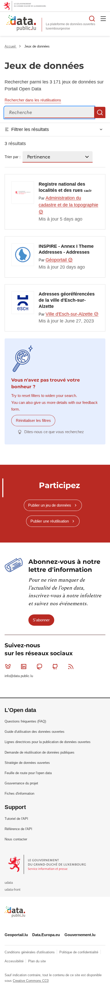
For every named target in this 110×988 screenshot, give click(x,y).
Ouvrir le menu (103, 18)
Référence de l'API (18, 829)
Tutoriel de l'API (16, 819)
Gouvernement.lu (79, 935)
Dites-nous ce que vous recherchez (54, 432)
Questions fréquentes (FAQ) (25, 721)
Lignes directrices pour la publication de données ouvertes (48, 742)
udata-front (12, 889)
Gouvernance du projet (21, 783)
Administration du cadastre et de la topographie (68, 201)
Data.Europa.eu (46, 935)
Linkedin (23, 666)
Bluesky (8, 666)
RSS (70, 666)
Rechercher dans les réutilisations (33, 100)
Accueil (11, 46)
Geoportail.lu (16, 935)
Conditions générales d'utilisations (30, 952)
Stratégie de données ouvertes (27, 763)
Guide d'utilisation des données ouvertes (34, 732)
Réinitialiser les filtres (33, 420)
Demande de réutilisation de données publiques (39, 752)
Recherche (99, 112)
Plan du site (37, 961)
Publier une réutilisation (49, 521)
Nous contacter (16, 839)
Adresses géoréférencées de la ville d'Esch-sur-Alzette (67, 300)
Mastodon (39, 666)
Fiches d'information (19, 793)
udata (9, 883)
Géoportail (57, 259)
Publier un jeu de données (49, 505)
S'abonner (41, 620)
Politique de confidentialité (79, 952)
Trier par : (12, 157)
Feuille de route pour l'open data (28, 773)
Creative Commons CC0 (31, 981)
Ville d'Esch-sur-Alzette (70, 314)
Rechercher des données (92, 18)
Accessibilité (15, 961)
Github (55, 666)
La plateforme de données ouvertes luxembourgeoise (70, 26)
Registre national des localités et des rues (65, 187)
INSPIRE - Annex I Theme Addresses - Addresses (66, 249)
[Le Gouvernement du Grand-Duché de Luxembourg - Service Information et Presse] (47, 864)
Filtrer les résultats (30, 129)
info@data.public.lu (19, 676)
